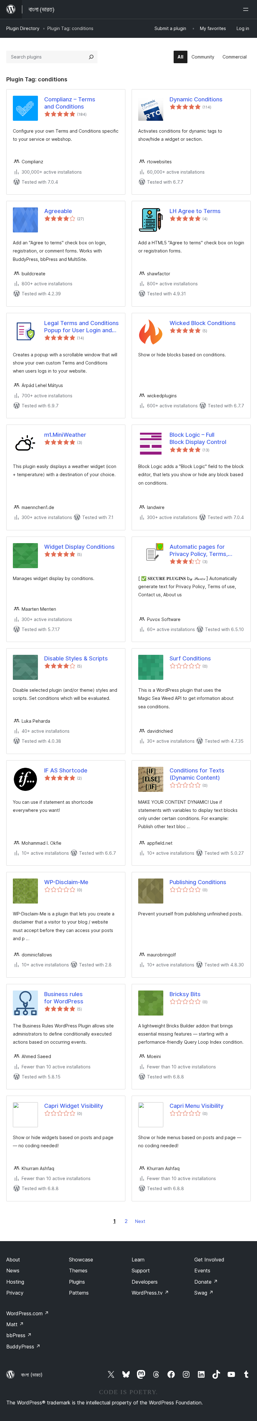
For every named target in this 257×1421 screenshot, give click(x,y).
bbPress (19, 1335)
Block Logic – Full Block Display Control (198, 438)
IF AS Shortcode (65, 770)
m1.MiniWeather (65, 434)
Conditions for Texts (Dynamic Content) (197, 774)
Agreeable (58, 211)
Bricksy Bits (185, 994)
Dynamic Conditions (196, 99)
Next (140, 1221)
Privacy (15, 1293)
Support (141, 1270)
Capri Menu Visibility (196, 1106)
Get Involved (209, 1259)
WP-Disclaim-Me (66, 882)
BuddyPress (23, 1346)
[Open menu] (247, 9)
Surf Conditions (190, 658)
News (12, 1270)
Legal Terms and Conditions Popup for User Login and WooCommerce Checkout (81, 327)
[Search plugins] (91, 57)
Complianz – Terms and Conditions (69, 103)
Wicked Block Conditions (203, 323)
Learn (138, 1259)
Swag (203, 1293)
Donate (206, 1282)
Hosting (15, 1282)
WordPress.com (27, 1313)
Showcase (81, 1259)
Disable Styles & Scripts (76, 658)
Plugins (77, 1282)
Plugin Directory (22, 28)
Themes (78, 1270)
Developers (145, 1282)
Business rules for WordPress (63, 998)
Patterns (79, 1293)
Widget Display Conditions (79, 546)
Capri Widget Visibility (73, 1106)
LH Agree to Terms (195, 211)
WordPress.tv (150, 1293)
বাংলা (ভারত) (32, 1375)
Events (202, 1270)
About (13, 1259)
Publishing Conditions (198, 882)
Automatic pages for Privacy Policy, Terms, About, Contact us (199, 550)
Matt (15, 1324)
